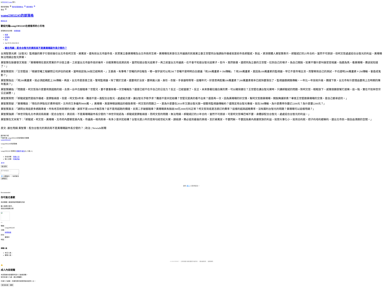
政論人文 (16, 157)
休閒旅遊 (17, 31)
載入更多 (4, 166)
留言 (23, 151)
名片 (6, 39)
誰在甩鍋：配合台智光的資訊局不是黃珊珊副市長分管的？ (36, 48)
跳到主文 (4, 21)
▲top (2, 162)
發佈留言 (4, 178)
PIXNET (176, 261)
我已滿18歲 (5, 285)
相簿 (6, 35)
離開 (11, 285)
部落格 (7, 37)
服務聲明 (210, 261)
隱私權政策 (202, 261)
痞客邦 (18, 151)
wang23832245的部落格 (17, 15)
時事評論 (16, 159)
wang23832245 (6, 140)
